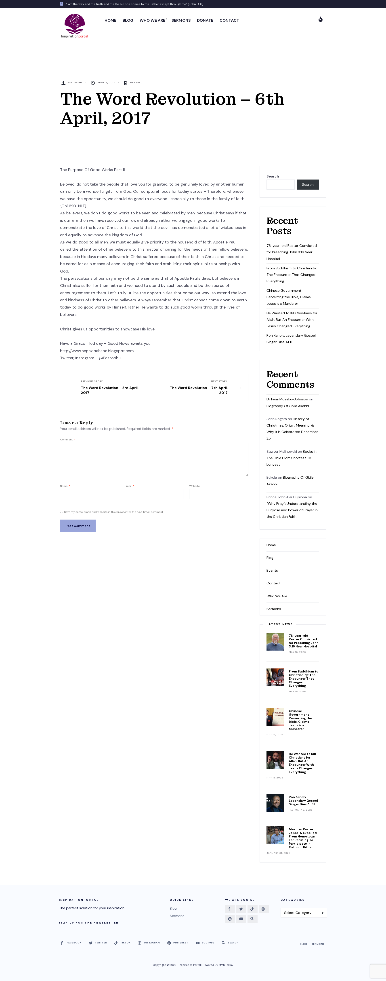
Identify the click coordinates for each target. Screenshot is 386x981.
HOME (110, 20)
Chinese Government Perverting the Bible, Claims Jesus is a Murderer (288, 297)
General (136, 82)
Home (271, 545)
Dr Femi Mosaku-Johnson (287, 399)
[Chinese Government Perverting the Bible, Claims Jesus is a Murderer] (275, 717)
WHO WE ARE (152, 20)
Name (65, 486)
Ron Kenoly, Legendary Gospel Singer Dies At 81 (303, 800)
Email (129, 486)
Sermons (273, 609)
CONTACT (229, 20)
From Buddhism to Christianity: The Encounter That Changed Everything (291, 274)
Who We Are (276, 596)
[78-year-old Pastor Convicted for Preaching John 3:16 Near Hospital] (275, 642)
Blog (269, 557)
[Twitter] (241, 909)
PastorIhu (75, 82)
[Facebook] (230, 909)
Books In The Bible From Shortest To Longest (291, 458)
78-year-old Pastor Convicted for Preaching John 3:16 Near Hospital (291, 252)
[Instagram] (264, 909)
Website (194, 486)
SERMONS (181, 20)
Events (272, 570)
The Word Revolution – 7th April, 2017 (199, 387)
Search (272, 176)
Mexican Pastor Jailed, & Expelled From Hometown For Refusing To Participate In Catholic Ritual (303, 838)
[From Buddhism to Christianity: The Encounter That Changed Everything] (275, 677)
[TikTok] (253, 909)
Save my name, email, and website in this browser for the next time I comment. (114, 512)
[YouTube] (241, 919)
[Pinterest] (230, 919)
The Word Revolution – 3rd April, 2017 (109, 387)
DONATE (205, 20)
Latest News (279, 624)
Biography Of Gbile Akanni (287, 406)
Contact (273, 583)
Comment (68, 439)
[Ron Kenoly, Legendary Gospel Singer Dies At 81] (275, 803)
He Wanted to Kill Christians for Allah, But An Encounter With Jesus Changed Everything (291, 319)
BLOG (128, 20)
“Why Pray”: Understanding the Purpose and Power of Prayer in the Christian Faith (292, 510)
